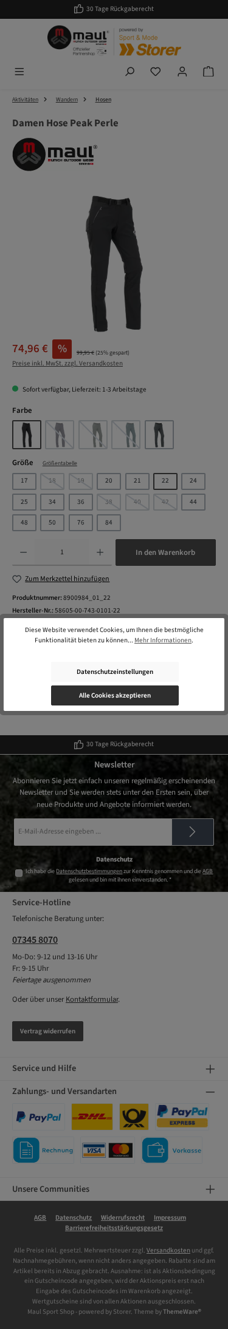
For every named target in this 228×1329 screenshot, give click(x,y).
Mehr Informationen (163, 640)
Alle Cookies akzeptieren (115, 695)
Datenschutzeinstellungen (115, 671)
